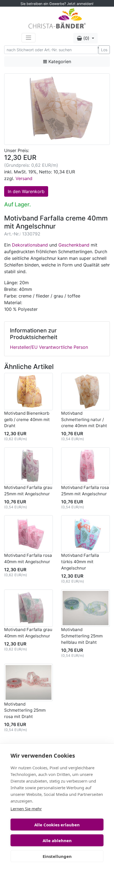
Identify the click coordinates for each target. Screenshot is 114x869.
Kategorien (59, 61)
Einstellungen (57, 856)
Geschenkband (73, 245)
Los (104, 49)
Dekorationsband (30, 245)
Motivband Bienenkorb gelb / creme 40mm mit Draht (27, 420)
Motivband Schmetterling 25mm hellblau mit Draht (82, 636)
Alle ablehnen (57, 840)
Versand (23, 178)
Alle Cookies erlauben (57, 824)
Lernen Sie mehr (26, 808)
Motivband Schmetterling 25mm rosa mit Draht (25, 710)
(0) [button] (86, 38)
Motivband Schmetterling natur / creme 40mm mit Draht (84, 420)
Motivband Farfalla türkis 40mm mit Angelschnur (80, 562)
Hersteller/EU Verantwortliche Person (49, 347)
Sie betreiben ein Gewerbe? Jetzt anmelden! (57, 4)
